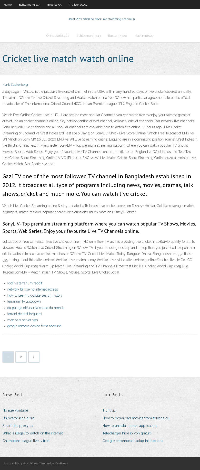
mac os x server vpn (22, 320)
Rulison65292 (79, 4)
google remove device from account (34, 326)
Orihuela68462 (57, 36)
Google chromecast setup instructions (132, 441)
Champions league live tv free (25, 441)
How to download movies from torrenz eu (135, 418)
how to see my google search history (35, 295)
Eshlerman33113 (29, 4)
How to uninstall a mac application (129, 426)
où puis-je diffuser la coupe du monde (35, 308)
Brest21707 (54, 4)
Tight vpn (109, 410)
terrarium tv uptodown (24, 301)
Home (8, 4)
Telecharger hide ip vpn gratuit (126, 433)
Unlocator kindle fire (18, 418)
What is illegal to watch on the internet (32, 433)
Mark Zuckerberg (15, 84)
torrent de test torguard (24, 314)
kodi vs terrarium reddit (24, 283)
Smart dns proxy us (17, 426)
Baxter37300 (117, 36)
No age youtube (15, 410)
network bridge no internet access (32, 289)
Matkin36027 (144, 36)
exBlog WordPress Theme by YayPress (40, 463)
